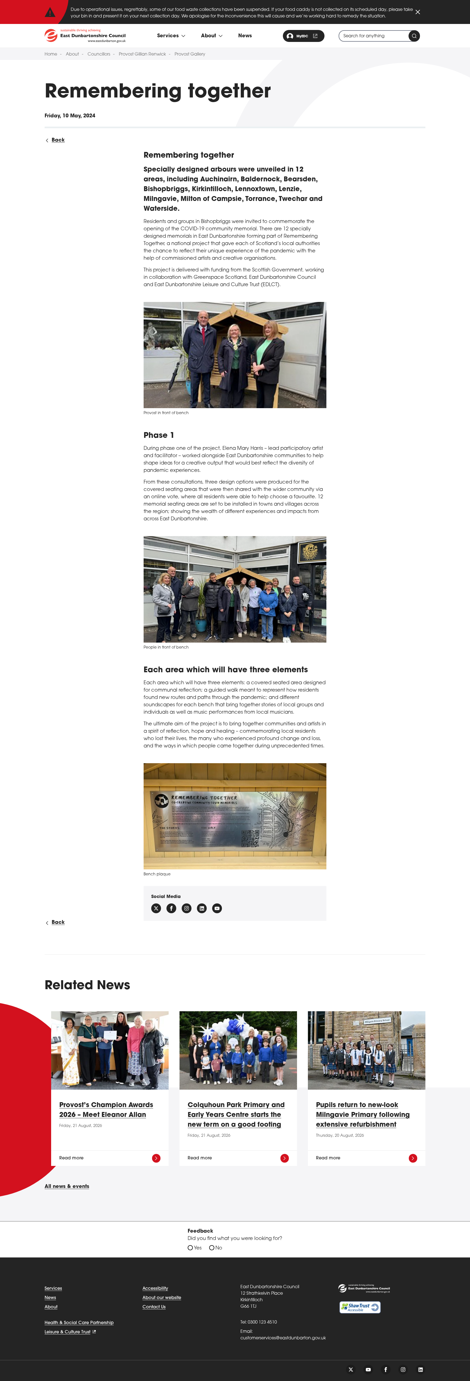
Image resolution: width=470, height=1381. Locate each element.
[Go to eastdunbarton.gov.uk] (85, 35)
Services (53, 1289)
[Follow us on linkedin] (420, 1369)
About (72, 54)
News (245, 36)
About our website (162, 1298)
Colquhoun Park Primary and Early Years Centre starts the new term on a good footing (236, 1115)
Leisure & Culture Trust (67, 1332)
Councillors (99, 54)
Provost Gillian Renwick (142, 54)
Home (51, 54)
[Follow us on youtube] (368, 1369)
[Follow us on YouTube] (217, 908)
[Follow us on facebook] (171, 908)
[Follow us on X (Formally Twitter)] (156, 908)
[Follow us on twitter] (351, 1369)
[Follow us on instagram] (186, 908)
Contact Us (154, 1307)
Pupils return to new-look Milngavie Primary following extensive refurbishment (363, 1115)
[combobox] (379, 36)
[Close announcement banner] (418, 12)
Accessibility (155, 1289)
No (218, 1248)
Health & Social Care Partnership (79, 1323)
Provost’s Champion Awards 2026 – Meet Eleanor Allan (106, 1110)
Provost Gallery (190, 54)
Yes (198, 1248)
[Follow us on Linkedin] (202, 908)
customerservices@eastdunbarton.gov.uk (283, 1338)
